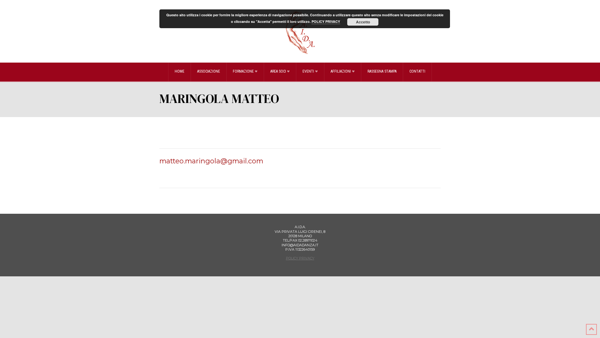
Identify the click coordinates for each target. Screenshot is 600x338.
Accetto (363, 22)
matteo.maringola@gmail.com (211, 161)
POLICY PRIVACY (300, 258)
